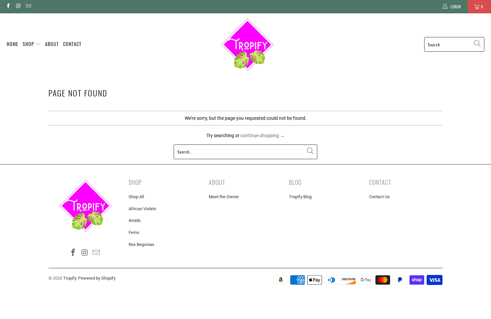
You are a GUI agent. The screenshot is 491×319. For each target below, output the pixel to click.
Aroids (135, 220)
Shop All (136, 196)
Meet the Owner (224, 196)
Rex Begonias (141, 244)
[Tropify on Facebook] (8, 6)
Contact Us (379, 196)
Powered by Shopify (97, 278)
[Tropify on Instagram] (18, 6)
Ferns (134, 232)
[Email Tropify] (28, 6)
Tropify (69, 278)
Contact (72, 43)
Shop (29, 43)
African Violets (142, 208)
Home (12, 43)
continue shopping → (262, 135)
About (52, 43)
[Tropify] (247, 44)
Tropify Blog (300, 196)
